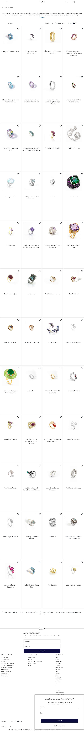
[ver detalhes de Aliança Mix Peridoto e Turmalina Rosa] (74, 94)
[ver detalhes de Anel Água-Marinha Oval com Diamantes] (31, 191)
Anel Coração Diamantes (10, 537)
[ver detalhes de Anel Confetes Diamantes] (74, 482)
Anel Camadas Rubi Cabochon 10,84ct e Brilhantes (31, 441)
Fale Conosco (4, 657)
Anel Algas (52, 197)
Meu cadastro (4, 675)
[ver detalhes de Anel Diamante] (53, 579)
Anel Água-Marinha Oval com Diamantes (31, 198)
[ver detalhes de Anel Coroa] (53, 530)
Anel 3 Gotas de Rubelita (52, 148)
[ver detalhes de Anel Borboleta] (53, 336)
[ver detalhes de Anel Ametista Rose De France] (74, 239)
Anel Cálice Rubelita (10, 439)
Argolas (57, 673)
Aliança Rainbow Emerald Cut (10, 149)
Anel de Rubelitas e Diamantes (10, 586)
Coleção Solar (4, 661)
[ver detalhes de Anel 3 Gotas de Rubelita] (53, 142)
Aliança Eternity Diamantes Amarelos (52, 52)
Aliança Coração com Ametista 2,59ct (31, 52)
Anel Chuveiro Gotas (73, 439)
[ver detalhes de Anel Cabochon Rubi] (74, 385)
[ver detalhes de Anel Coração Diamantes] (10, 530)
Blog (29, 665)
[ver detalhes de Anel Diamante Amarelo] (74, 579)
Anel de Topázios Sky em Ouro (31, 586)
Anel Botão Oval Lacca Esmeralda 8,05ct (10, 392)
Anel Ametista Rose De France (74, 246)
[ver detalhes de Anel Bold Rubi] (74, 288)
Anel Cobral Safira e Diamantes (52, 489)
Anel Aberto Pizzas (73, 148)
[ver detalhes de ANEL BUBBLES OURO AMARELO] (53, 385)
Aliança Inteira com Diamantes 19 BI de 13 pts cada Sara (52, 102)
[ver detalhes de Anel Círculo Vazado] (10, 482)
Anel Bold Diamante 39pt (52, 294)
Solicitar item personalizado (35, 661)
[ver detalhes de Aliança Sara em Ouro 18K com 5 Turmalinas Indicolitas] (31, 142)
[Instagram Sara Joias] (12, 721)
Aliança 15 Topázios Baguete (10, 51)
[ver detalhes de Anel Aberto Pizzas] (74, 142)
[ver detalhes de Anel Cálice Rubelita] (10, 433)
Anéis (57, 657)
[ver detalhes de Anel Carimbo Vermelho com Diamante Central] (53, 433)
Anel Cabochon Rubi (73, 391)
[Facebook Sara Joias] (15, 721)
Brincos (57, 659)
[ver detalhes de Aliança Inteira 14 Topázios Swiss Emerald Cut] (10, 94)
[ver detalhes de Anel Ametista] (74, 191)
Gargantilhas (59, 661)
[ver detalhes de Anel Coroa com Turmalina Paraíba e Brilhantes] (74, 530)
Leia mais (42, 17)
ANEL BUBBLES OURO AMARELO (52, 392)
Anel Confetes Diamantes (73, 488)
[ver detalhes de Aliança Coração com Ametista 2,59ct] (31, 45)
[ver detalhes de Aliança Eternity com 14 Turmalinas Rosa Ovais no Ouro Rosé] (74, 45)
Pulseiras (58, 665)
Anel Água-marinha (10, 197)
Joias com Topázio (60, 694)
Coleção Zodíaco (60, 692)
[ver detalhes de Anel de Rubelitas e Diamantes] (10, 579)
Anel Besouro (31, 294)
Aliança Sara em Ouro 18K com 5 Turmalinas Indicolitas (31, 149)
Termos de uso (4, 669)
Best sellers (58, 686)
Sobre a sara (31, 657)
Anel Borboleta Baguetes (73, 342)
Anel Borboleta (52, 342)
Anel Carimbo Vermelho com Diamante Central (53, 440)
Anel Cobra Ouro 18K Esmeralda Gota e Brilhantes (31, 489)
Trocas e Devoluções (6, 671)
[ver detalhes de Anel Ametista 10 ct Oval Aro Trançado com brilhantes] (31, 239)
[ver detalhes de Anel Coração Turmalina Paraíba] (31, 530)
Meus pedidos (4, 673)
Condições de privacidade (7, 663)
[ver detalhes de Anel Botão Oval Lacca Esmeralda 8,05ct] (10, 385)
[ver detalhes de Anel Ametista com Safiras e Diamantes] (53, 239)
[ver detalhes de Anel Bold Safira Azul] (10, 336)
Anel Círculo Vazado (10, 488)
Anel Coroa (52, 537)
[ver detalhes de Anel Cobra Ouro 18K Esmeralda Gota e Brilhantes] (31, 482)
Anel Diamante (52, 585)
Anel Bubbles (31, 391)
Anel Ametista (73, 197)
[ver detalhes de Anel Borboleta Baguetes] (74, 336)
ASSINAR (59, 721)
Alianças (58, 669)
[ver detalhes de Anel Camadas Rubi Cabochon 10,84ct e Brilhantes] (31, 433)
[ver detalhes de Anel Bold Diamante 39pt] (53, 288)
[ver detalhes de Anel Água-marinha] (10, 191)
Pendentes (58, 663)
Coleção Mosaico (32, 663)
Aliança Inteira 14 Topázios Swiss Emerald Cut (10, 101)
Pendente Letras (60, 688)
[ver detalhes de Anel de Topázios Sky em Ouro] (31, 579)
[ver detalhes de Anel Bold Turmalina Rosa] (31, 336)
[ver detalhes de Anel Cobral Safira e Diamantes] (53, 482)
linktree (30, 659)
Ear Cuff (57, 690)
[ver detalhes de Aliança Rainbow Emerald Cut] (10, 142)
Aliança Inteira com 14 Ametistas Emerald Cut (31, 101)
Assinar (42, 650)
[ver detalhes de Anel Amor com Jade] (10, 288)
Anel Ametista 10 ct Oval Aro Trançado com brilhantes (31, 246)
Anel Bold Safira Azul (10, 342)
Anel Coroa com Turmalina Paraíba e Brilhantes (73, 537)
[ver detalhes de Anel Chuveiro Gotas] (74, 433)
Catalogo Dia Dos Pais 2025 (8, 665)
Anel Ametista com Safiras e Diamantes (52, 246)
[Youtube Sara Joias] (18, 721)
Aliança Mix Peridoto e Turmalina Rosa (74, 101)
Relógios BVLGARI (5, 659)
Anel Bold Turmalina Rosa (31, 342)
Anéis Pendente (59, 667)
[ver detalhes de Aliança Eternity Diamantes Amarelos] (53, 45)
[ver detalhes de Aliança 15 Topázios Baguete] (10, 45)
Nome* (42, 707)
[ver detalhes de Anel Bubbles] (31, 385)
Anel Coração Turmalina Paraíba (31, 537)
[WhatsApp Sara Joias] (22, 721)
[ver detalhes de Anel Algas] (53, 191)
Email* (42, 713)
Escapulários (59, 677)
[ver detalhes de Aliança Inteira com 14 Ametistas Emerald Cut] (31, 94)
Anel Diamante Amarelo (73, 585)
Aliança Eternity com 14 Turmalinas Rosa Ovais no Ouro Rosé (74, 53)
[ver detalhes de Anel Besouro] (31, 288)
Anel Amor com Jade (10, 294)
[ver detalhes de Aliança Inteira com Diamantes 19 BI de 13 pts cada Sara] (53, 94)
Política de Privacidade (6, 667)
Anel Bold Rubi (73, 294)
